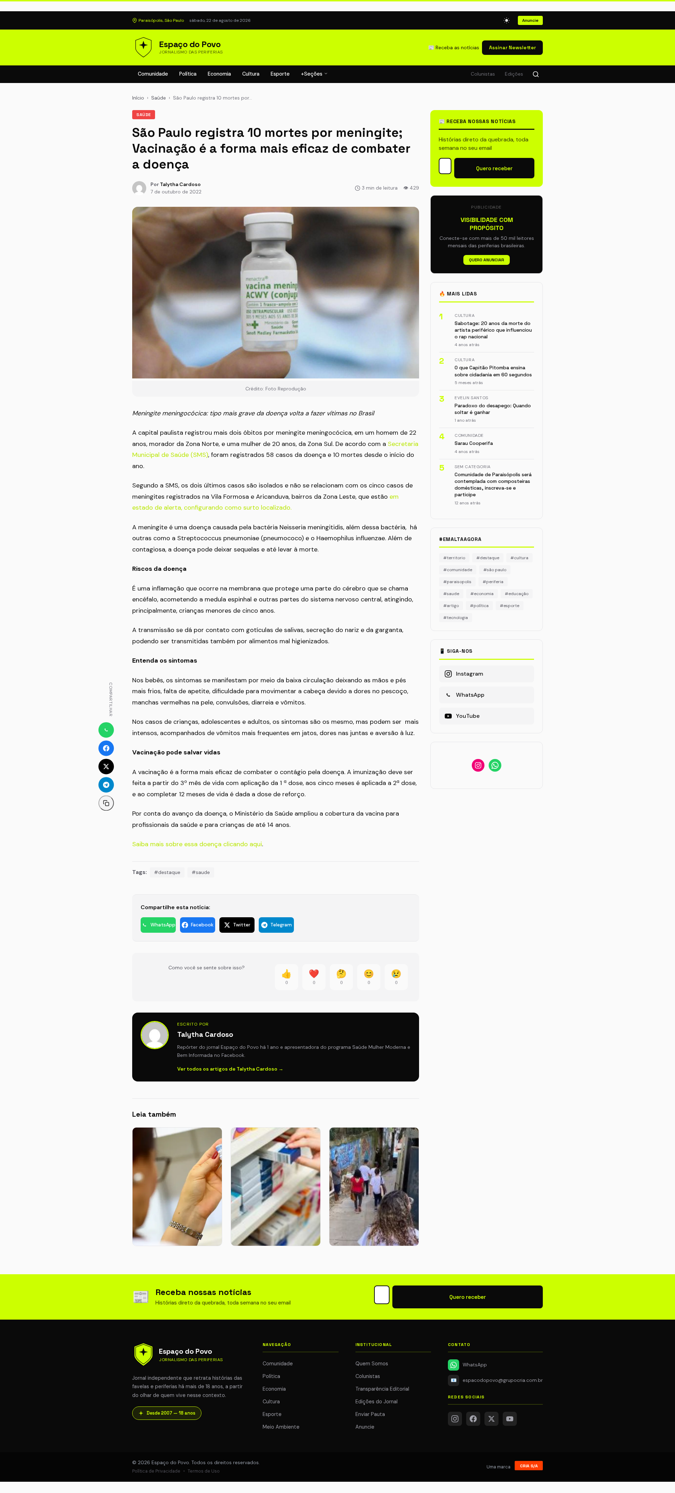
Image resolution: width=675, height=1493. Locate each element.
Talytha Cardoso (180, 184)
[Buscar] (536, 74)
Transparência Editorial (382, 1389)
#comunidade (457, 570)
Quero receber (494, 168)
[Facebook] (473, 1419)
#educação (516, 593)
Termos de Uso (204, 1471)
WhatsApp (475, 1365)
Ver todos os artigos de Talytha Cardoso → (230, 1069)
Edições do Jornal (376, 1401)
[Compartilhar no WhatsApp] (106, 730)
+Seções (312, 74)
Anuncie (530, 20)
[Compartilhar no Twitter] (106, 766)
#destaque (167, 872)
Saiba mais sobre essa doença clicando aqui (197, 844)
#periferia (493, 582)
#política (479, 605)
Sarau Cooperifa (474, 443)
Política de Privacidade (156, 1471)
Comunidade (153, 74)
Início (138, 98)
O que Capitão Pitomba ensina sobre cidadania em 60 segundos (493, 370)
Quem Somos (371, 1363)
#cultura (519, 558)
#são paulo (494, 570)
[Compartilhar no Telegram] (106, 784)
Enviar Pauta (370, 1414)
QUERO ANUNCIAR (486, 260)
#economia (482, 593)
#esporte (509, 605)
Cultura (250, 74)
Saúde (158, 98)
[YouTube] (510, 1419)
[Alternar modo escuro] (507, 20)
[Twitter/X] (491, 1419)
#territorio (454, 558)
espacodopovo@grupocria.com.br (497, 1380)
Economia (219, 74)
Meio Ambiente (281, 1427)
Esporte (280, 74)
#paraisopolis (457, 582)
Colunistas (483, 74)
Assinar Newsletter (512, 47)
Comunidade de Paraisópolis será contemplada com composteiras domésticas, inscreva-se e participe (493, 484)
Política (188, 74)
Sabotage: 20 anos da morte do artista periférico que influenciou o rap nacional (493, 330)
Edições (514, 74)
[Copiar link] (106, 803)
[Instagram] (455, 1419)
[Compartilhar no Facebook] (106, 748)
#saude (201, 872)
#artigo (451, 605)
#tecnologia (455, 617)
